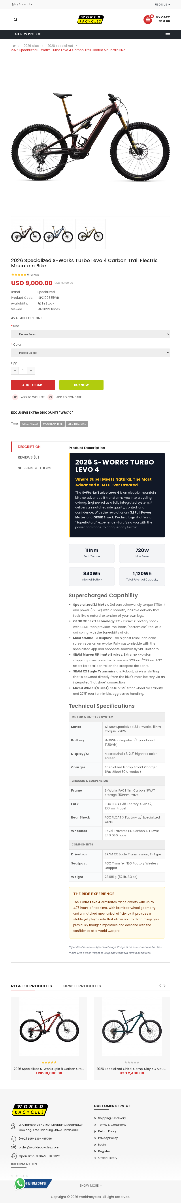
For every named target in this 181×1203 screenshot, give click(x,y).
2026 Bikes (32, 45)
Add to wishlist (32, 397)
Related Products (31, 986)
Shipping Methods (34, 468)
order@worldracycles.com (39, 1147)
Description (29, 446)
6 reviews (33, 274)
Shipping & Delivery (112, 1118)
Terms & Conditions (112, 1125)
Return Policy (107, 1131)
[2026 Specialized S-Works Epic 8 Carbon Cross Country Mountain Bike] (49, 1026)
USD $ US (161, 4)
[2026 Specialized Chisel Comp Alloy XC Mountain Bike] (132, 1026)
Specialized (30, 424)
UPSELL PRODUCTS (82, 986)
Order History (107, 1158)
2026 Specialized (60, 45)
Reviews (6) (28, 457)
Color (17, 344)
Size (16, 326)
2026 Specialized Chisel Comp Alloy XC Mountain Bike (137, 1069)
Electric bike (77, 424)
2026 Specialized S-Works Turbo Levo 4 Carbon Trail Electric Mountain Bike (68, 49)
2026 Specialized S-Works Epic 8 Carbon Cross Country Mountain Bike (67, 1069)
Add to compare (69, 397)
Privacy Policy (108, 1138)
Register (104, 1151)
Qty (14, 363)
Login (102, 1144)
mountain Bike (52, 424)
